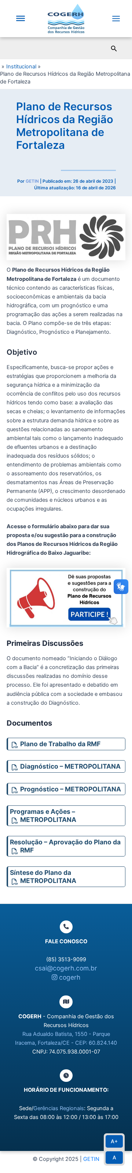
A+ (114, 1141)
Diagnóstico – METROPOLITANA (70, 766)
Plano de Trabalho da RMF (60, 744)
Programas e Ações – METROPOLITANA (43, 815)
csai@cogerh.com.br (66, 968)
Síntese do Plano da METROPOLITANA (43, 876)
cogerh (68, 977)
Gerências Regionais (58, 1108)
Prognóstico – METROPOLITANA (70, 789)
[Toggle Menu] (20, 18)
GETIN (91, 1159)
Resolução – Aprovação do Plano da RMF (65, 846)
